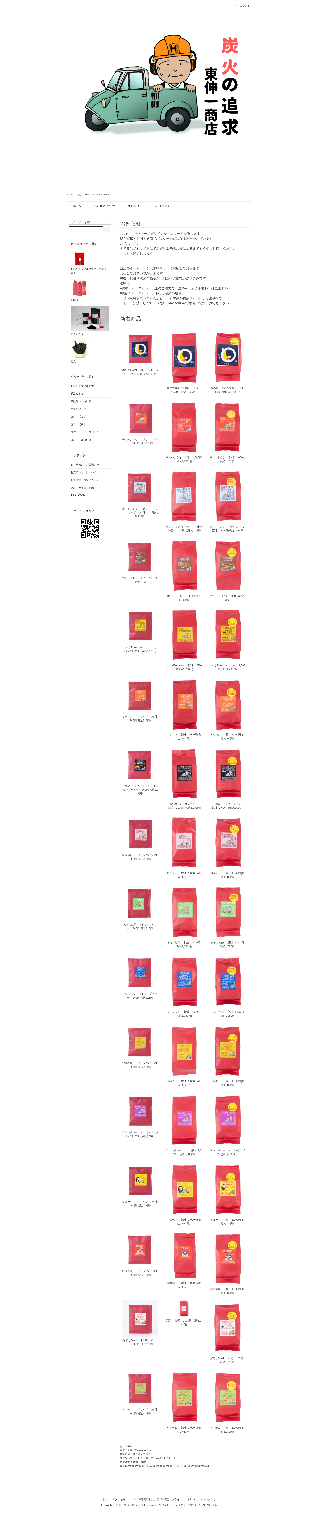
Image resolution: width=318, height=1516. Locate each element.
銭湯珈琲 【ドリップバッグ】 (140, 1270)
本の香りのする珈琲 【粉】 (184, 388)
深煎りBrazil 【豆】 (222, 1358)
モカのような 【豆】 (222, 457)
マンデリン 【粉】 (178, 1011)
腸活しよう (77, 393)
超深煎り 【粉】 (177, 873)
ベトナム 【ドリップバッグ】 (140, 1409)
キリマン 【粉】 (177, 734)
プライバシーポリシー (185, 1499)
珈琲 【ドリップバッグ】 (86, 432)
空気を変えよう (80, 409)
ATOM (81, 495)
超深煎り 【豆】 (220, 873)
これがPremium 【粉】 (180, 665)
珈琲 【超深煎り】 (82, 439)
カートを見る (162, 205)
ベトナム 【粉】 (177, 1427)
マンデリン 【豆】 (222, 1011)
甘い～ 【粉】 (176, 595)
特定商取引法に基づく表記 (153, 1499)
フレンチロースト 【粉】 (181, 1150)
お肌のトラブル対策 (82, 385)
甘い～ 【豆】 (219, 595)
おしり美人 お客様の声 (85, 464)
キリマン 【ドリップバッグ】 (140, 716)
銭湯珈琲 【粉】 (177, 1282)
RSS (73, 495)
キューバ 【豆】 (220, 1219)
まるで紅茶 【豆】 (222, 942)
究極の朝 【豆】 (220, 1081)
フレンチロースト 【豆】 (225, 1150)
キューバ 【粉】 (177, 1219)
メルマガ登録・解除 (82, 487)
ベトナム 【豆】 (220, 1427)
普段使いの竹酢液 (81, 401)
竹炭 (73, 361)
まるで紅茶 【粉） (178, 942)
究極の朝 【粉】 (177, 1081)
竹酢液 (74, 299)
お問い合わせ (135, 205)
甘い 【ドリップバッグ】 (137, 577)
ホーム (77, 205)
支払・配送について (104, 205)
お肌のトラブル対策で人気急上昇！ (89, 270)
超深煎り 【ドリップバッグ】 (140, 855)
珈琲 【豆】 (78, 416)
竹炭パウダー (78, 334)
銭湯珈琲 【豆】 (220, 1289)
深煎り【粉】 (174, 1320)
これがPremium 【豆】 (223, 665)
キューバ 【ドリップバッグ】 (140, 1201)
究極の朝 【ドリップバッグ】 (140, 1063)
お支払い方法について (83, 472)
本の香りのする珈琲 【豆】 (227, 388)
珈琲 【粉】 (78, 424)
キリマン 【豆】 (220, 734)
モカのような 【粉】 (179, 457)
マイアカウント (241, 5)
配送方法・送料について (85, 479)
